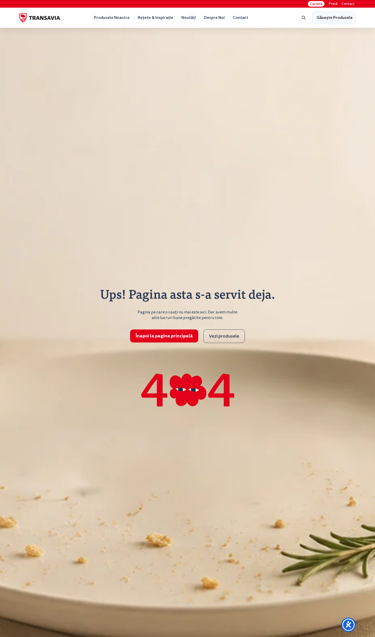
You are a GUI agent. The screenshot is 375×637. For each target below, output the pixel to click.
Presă (333, 4)
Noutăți (188, 17)
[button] (304, 18)
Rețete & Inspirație (155, 17)
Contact (348, 4)
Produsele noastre (112, 17)
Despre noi (214, 17)
